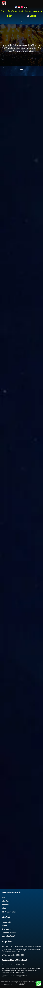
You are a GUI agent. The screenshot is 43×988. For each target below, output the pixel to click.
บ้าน (3, 11)
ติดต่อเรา (37, 11)
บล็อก (9, 16)
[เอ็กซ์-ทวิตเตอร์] (24, 7)
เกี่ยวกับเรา (12, 11)
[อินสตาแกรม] (22, 7)
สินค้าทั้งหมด (25, 11)
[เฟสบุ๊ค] (16, 7)
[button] (21, 21)
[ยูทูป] (19, 7)
